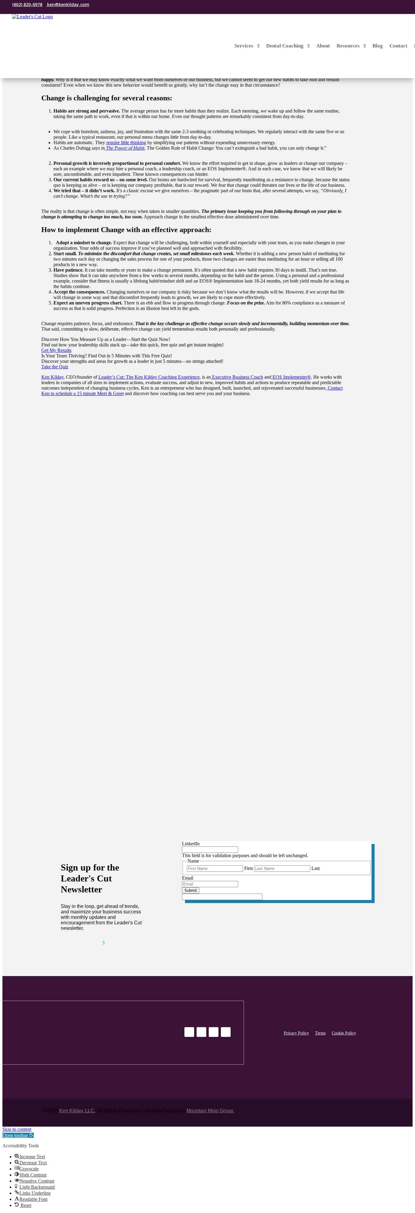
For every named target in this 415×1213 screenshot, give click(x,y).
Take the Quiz (54, 366)
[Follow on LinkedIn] (99, 5)
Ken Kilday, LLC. (77, 1110)
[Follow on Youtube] (226, 1032)
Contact (398, 46)
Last (315, 868)
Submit (190, 890)
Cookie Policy (344, 1033)
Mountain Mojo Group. (210, 1110)
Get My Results (56, 350)
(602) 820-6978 (27, 4)
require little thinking (126, 142)
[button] (18, 1135)
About (323, 46)
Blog (377, 46)
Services (244, 46)
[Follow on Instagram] (110, 5)
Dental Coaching (285, 46)
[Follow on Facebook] (120, 5)
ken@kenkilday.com (67, 4)
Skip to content (16, 1129)
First (248, 868)
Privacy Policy (296, 1033)
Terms (320, 1033)
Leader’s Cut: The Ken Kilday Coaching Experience (149, 377)
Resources (348, 46)
